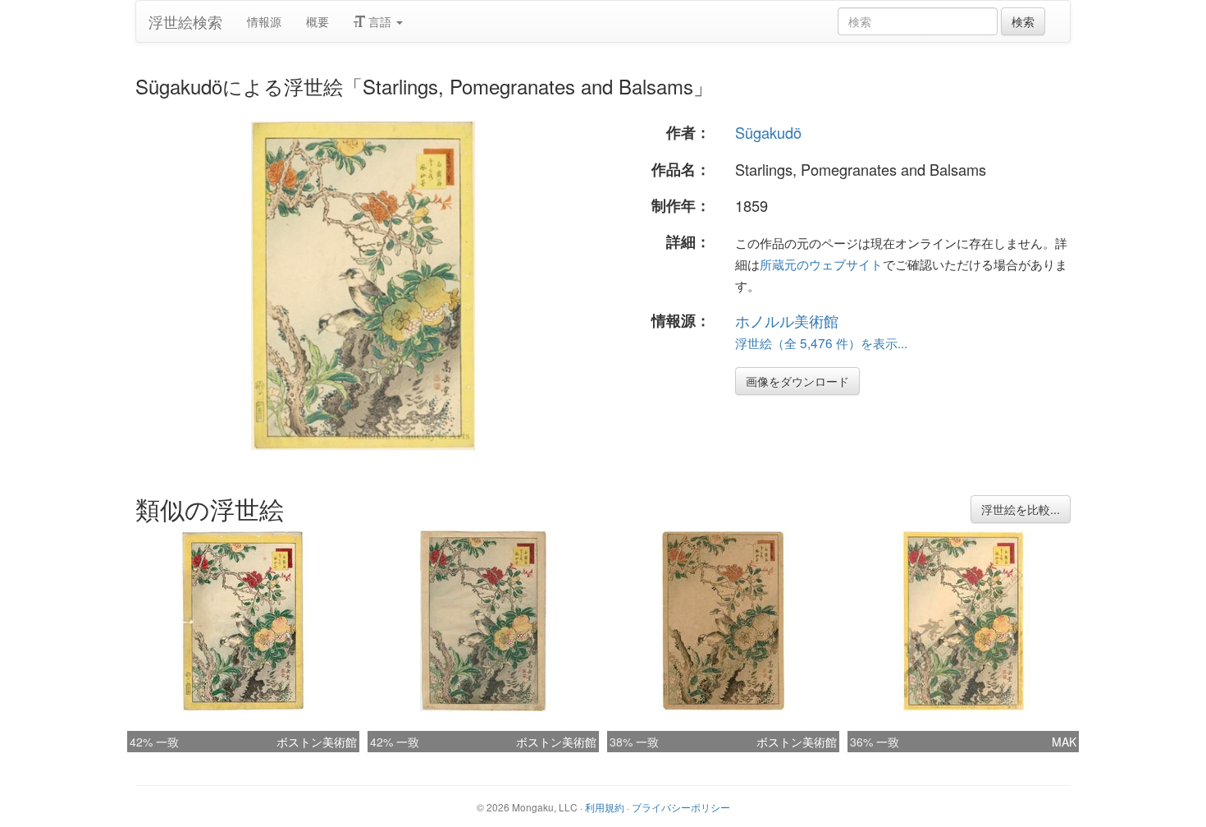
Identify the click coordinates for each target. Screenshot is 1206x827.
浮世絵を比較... (1020, 509)
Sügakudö (768, 132)
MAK (1064, 741)
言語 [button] (379, 21)
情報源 (264, 21)
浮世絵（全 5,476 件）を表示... (821, 342)
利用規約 (604, 807)
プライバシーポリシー (681, 807)
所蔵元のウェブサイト (821, 264)
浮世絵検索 (185, 21)
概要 (317, 21)
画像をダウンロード (797, 381)
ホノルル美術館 (786, 320)
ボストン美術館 (316, 741)
